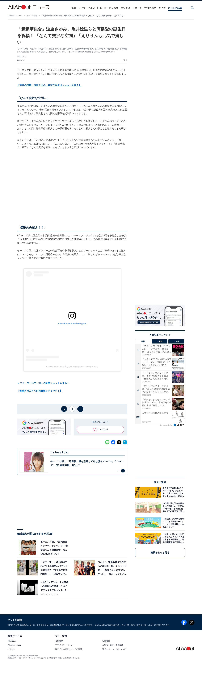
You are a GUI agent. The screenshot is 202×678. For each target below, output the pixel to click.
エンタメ (125, 8)
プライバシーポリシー (64, 645)
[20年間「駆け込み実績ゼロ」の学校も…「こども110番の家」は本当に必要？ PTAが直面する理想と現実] (173, 507)
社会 (99, 8)
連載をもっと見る (160, 552)
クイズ (162, 8)
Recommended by (166, 425)
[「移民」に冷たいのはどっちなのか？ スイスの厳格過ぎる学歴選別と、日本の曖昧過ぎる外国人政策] (173, 538)
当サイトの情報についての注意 (68, 649)
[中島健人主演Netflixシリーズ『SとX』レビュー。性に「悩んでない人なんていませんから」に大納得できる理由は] (173, 492)
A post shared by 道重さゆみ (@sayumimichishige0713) (72, 366)
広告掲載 (106, 641)
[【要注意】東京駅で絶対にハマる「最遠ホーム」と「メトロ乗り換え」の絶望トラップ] (173, 522)
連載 (73, 8)
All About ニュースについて (114, 649)
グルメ (91, 8)
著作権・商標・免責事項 (112, 645)
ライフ (81, 8)
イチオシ (12, 649)
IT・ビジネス (111, 8)
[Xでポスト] (119, 442)
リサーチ (137, 8)
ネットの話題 (175, 8)
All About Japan (14, 645)
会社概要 (59, 641)
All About (12, 641)
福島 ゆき (21, 60)
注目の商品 (150, 8)
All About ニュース (15, 16)
